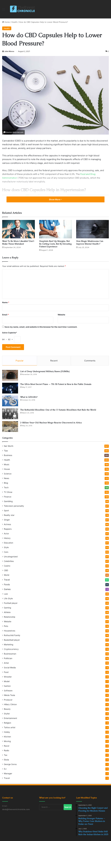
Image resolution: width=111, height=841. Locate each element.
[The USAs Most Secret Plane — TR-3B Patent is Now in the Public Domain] (10, 388)
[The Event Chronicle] (22, 9)
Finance (7, 497)
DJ (5, 769)
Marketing (8, 644)
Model (7, 681)
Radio (6, 750)
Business (8, 455)
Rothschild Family (12, 635)
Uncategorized (10, 556)
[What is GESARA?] (10, 401)
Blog (6, 483)
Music (6, 464)
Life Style (8, 598)
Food (6, 672)
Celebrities (9, 561)
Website (61, 314)
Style (6, 547)
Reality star (9, 515)
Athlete (7, 612)
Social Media (10, 667)
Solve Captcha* (9, 332)
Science (7, 474)
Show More (55, 199)
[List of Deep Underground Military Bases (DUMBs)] (10, 375)
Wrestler (8, 677)
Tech (6, 487)
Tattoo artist (9, 727)
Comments (89, 360)
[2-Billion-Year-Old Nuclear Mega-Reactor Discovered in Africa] (10, 426)
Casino (7, 566)
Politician (8, 658)
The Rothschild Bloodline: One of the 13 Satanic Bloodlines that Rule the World (58, 409)
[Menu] (3, 10)
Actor (6, 533)
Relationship (9, 617)
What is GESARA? (28, 397)
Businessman (10, 654)
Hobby (7, 732)
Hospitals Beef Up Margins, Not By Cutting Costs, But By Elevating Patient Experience (55, 244)
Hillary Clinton (10, 704)
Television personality (14, 506)
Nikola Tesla (9, 695)
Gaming (7, 608)
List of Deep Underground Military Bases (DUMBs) (45, 371)
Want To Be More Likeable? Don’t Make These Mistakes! (18, 242)
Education (8, 543)
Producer (8, 700)
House (7, 469)
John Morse (9, 51)
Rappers (8, 529)
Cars (6, 552)
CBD (6, 570)
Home (7, 22)
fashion (7, 686)
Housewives (9, 631)
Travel (7, 579)
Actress (7, 524)
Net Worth (8, 446)
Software (8, 690)
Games (7, 589)
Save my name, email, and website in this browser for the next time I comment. (41, 327)
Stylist (7, 713)
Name (5, 302)
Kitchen (7, 736)
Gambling (8, 501)
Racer (6, 746)
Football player (10, 603)
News (6, 478)
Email (5, 314)
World (6, 575)
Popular (20, 360)
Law (6, 594)
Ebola (6, 760)
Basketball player (12, 640)
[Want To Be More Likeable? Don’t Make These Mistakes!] (18, 229)
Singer (7, 520)
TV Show (8, 492)
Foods (7, 584)
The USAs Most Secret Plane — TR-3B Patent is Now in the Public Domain (55, 384)
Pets (6, 626)
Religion (7, 723)
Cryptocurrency (11, 649)
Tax (5, 755)
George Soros (10, 764)
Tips (6, 451)
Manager (8, 773)
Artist (6, 663)
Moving (7, 741)
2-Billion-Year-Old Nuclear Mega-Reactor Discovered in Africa (51, 422)
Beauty (7, 709)
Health (14, 22)
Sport (6, 510)
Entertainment (10, 718)
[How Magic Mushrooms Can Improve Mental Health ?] (92, 229)
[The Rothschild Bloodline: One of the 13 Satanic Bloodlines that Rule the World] (10, 413)
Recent (54, 360)
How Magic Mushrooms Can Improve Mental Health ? (89, 242)
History (7, 538)
